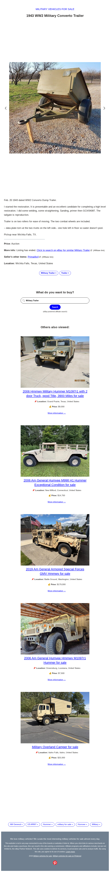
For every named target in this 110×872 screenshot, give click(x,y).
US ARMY (32, 824)
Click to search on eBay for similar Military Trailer (63, 250)
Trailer (64, 273)
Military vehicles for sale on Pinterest (67, 856)
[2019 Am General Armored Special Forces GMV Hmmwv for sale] (55, 565)
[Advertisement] (55, 40)
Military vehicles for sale (55, 9)
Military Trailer (48, 273)
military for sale (64, 824)
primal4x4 (33, 256)
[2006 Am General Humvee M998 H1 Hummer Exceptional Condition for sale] (55, 476)
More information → (57, 413)
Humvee (81, 824)
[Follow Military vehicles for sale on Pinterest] (55, 864)
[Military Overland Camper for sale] (55, 742)
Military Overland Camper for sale (55, 747)
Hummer (47, 824)
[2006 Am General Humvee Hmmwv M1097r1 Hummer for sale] (55, 654)
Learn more (70, 852)
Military (95, 824)
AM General (15, 824)
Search (55, 307)
